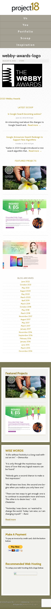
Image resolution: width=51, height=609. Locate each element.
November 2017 (25, 316)
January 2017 (26, 329)
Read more (10, 519)
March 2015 (25, 348)
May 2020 (25, 294)
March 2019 (25, 304)
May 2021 (25, 288)
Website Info (27, 604)
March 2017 (25, 326)
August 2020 (25, 291)
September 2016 (26, 335)
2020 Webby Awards (10, 98)
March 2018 (25, 313)
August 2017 (25, 319)
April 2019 (26, 300)
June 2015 (26, 345)
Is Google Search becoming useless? (24, 114)
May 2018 (25, 310)
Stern (21, 61)
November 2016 (25, 332)
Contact (17, 602)
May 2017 (25, 323)
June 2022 (25, 281)
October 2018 (25, 307)
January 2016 (25, 341)
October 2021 (25, 285)
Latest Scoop (25, 107)
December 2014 (25, 351)
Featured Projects (25, 161)
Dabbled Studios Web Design (40, 602)
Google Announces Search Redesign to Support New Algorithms (24, 138)
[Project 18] (26, 8)
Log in (35, 604)
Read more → (34, 125)
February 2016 (25, 338)
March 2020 (26, 297)
